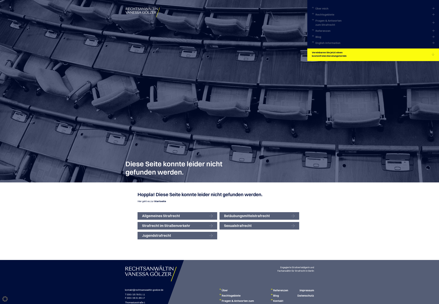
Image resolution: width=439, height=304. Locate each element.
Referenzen (280, 290)
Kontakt (278, 301)
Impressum (307, 290)
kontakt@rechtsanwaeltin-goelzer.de (144, 289)
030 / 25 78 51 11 (136, 294)
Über (225, 290)
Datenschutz (305, 295)
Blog (276, 295)
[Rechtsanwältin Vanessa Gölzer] (143, 11)
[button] (5, 299)
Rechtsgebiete (231, 295)
